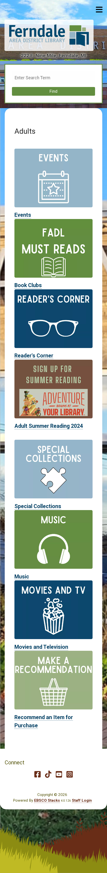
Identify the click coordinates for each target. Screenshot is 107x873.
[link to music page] (53, 539)
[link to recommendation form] (53, 680)
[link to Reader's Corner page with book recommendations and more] (53, 318)
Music (21, 576)
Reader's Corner (33, 355)
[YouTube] (59, 774)
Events (22, 215)
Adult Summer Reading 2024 (48, 426)
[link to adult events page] (53, 178)
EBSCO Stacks (47, 800)
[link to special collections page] (53, 469)
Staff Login (82, 800)
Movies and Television (41, 647)
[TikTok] (48, 774)
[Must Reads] (53, 248)
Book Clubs (28, 285)
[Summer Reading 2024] (53, 389)
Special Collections (37, 506)
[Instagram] (69, 774)
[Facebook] (37, 774)
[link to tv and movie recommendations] (53, 609)
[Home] (49, 35)
